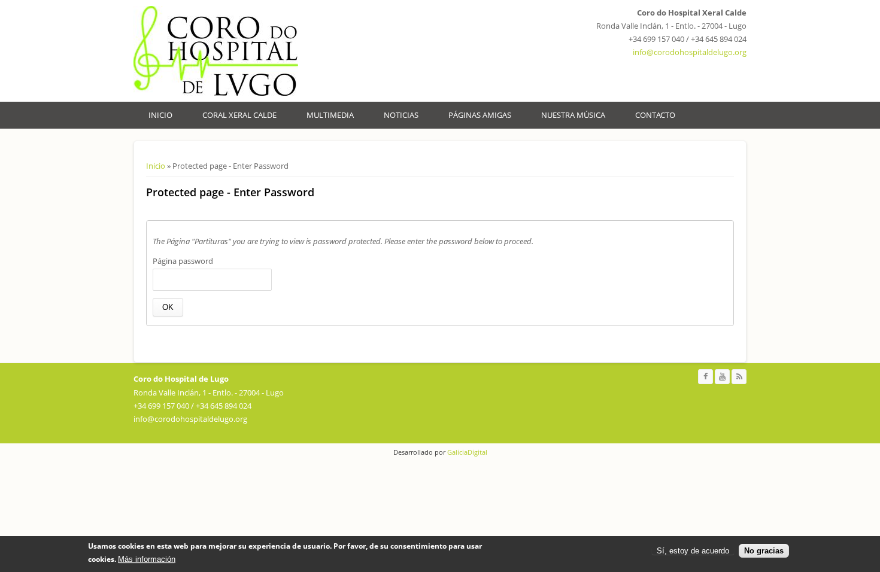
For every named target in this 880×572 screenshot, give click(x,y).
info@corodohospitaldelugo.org (690, 52)
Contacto (655, 114)
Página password (183, 260)
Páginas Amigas (479, 114)
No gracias (764, 550)
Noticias (401, 114)
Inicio (160, 114)
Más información (146, 559)
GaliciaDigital (466, 452)
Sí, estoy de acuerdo (693, 551)
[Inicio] (215, 51)
